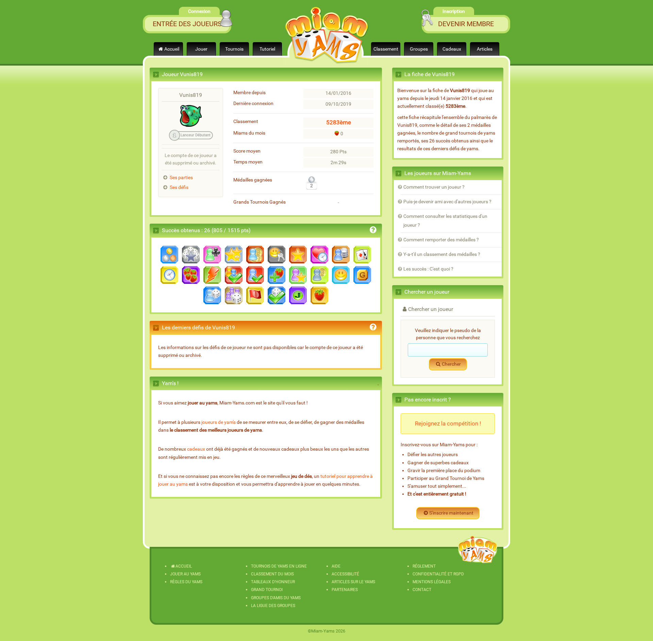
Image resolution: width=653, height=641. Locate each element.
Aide (336, 566)
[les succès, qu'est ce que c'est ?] (373, 231)
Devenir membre (466, 24)
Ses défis (179, 187)
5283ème (338, 122)
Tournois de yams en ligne (279, 566)
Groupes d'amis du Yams (276, 597)
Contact (422, 589)
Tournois (234, 49)
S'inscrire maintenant (451, 513)
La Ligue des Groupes (273, 605)
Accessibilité (345, 574)
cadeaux (196, 449)
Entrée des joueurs (187, 24)
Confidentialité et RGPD (438, 574)
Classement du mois (272, 574)
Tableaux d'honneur (273, 581)
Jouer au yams (185, 574)
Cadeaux (451, 49)
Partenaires (345, 589)
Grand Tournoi (267, 589)
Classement (385, 49)
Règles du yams (186, 581)
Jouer (201, 49)
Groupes (419, 49)
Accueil (171, 49)
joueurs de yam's (218, 422)
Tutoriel (267, 49)
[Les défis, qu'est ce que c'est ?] (373, 328)
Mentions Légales (432, 581)
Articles (484, 49)
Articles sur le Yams (353, 581)
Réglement (424, 566)
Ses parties (181, 177)
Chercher (451, 364)
